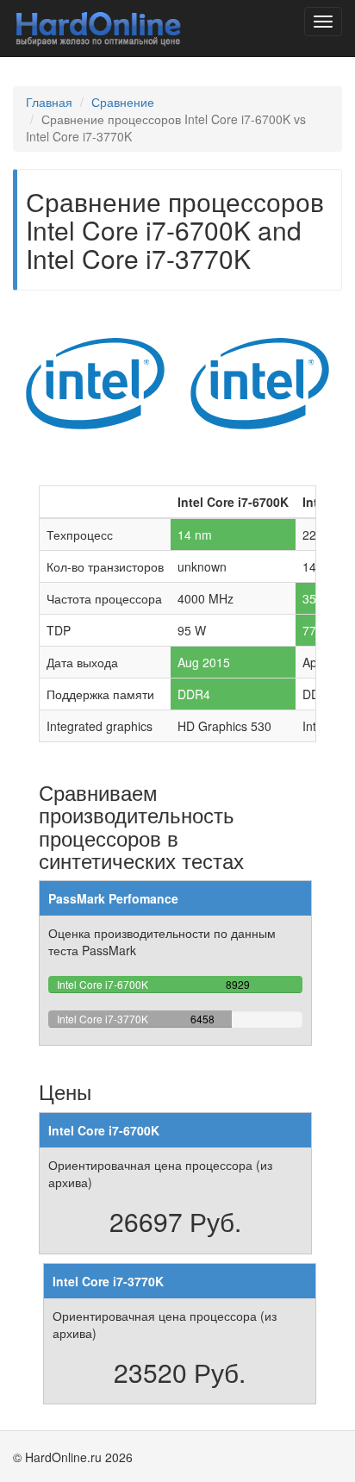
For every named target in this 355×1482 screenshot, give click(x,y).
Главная (49, 101)
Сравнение (122, 101)
